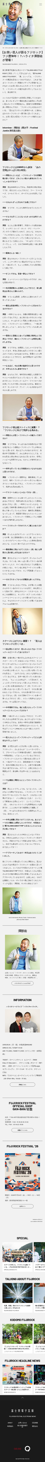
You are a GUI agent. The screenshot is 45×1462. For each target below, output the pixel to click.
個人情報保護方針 (22, 1426)
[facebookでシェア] (9, 1228)
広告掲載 (35, 1423)
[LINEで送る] (36, 1228)
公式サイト (23, 1206)
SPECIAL (22, 1238)
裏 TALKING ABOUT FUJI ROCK (12, 47)
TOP (3, 47)
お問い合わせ (22, 1423)
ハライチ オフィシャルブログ (22, 983)
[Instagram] (30, 1437)
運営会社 (35, 1426)
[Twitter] (22, 1437)
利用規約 (10, 1426)
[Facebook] (15, 1437)
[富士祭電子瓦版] (22, 1410)
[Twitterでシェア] (22, 1228)
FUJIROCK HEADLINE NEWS (22, 1360)
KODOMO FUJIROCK (22, 1320)
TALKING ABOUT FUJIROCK (22, 1279)
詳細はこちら (22, 1084)
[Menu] (40, 4)
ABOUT (10, 1423)
